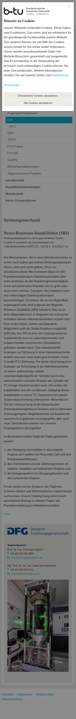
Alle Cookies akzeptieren (38, 102)
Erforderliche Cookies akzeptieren (38, 95)
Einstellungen (12, 84)
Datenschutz (60, 75)
